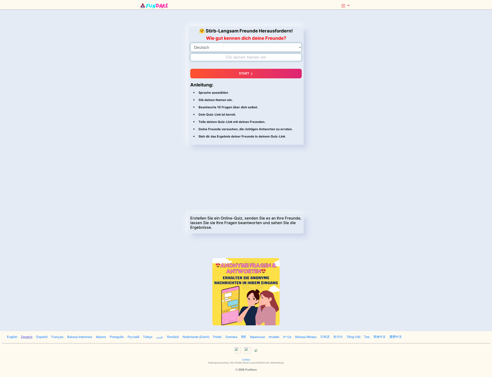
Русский (133, 337)
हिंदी (243, 337)
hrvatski (274, 337)
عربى (159, 337)
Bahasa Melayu (306, 337)
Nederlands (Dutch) (196, 337)
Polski (217, 337)
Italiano (101, 337)
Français (57, 337)
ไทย (367, 337)
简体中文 (379, 336)
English (12, 337)
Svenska (231, 337)
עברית (287, 337)
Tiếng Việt (353, 337)
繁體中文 (396, 336)
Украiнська (257, 337)
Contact (246, 359)
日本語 (325, 336)
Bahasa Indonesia (79, 337)
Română (173, 337)
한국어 (338, 336)
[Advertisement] (246, 18)
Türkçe (147, 337)
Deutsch (26, 337)
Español (42, 337)
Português (117, 337)
